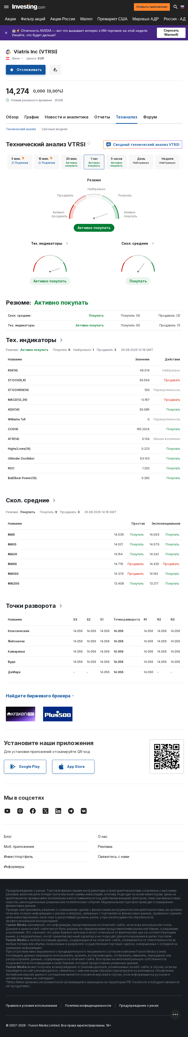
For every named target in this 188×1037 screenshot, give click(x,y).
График (31, 117)
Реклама (105, 846)
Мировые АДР (145, 19)
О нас (102, 836)
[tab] (19, 162)
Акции (10, 19)
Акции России (62, 19)
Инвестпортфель (18, 856)
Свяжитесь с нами (113, 856)
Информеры (14, 866)
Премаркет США (112, 19)
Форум (150, 117)
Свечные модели (54, 129)
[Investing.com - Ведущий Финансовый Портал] (28, 7)
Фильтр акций (33, 19)
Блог (8, 836)
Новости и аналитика (66, 117)
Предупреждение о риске (138, 1005)
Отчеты (102, 117)
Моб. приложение (19, 846)
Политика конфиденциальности (88, 1005)
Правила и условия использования (31, 1005)
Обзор (12, 117)
